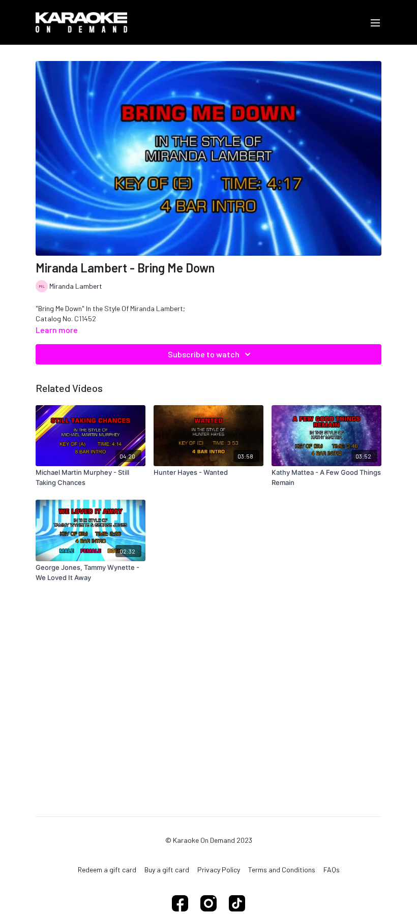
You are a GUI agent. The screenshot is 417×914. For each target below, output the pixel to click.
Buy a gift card (166, 869)
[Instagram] (208, 903)
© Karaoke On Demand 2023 (208, 840)
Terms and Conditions (281, 869)
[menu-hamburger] (375, 22)
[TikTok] (237, 903)
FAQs (331, 869)
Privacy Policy (218, 869)
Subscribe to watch (204, 354)
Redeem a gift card (107, 869)
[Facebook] (180, 903)
